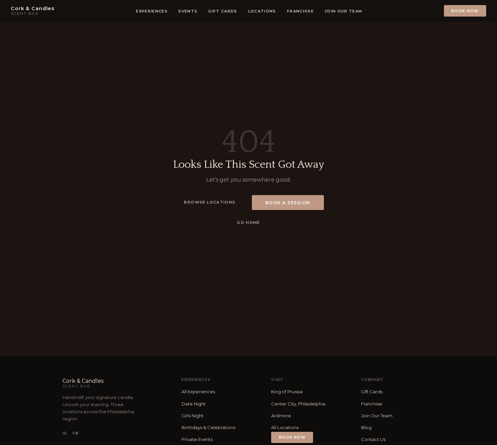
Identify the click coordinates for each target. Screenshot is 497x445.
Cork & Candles (83, 383)
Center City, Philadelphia (298, 403)
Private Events (197, 439)
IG (65, 433)
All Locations (285, 427)
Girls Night (193, 415)
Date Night (194, 403)
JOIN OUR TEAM (343, 11)
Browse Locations (209, 202)
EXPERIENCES (152, 11)
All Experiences (198, 391)
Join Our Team (377, 415)
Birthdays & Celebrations (208, 427)
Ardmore (281, 415)
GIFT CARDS (222, 11)
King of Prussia (287, 391)
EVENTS (188, 11)
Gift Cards (371, 391)
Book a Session (287, 202)
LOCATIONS (262, 11)
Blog (366, 427)
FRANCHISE (300, 11)
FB (76, 433)
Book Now (465, 10)
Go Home (248, 222)
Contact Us (373, 439)
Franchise (371, 403)
